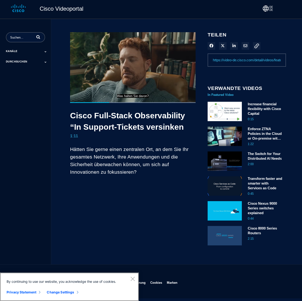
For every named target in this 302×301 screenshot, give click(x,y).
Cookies (156, 282)
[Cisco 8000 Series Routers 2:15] (225, 246)
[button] (38, 37)
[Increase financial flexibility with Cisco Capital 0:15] (225, 122)
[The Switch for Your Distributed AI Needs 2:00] (225, 172)
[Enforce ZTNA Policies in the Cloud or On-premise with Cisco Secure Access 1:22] (225, 147)
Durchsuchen (16, 61)
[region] (69, 287)
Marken (172, 282)
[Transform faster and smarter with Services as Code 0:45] (225, 197)
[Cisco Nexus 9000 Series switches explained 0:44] (225, 222)
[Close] (132, 278)
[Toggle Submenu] (45, 52)
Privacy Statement (21, 292)
